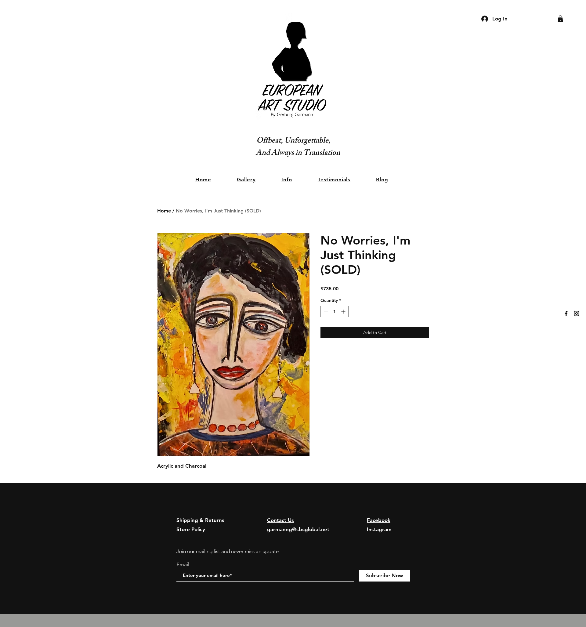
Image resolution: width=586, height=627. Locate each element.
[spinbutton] (334, 311)
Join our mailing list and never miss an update (227, 551)
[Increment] (344, 311)
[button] (560, 18)
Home (164, 211)
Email (182, 564)
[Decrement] (325, 311)
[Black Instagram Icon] (576, 313)
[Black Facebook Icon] (566, 313)
